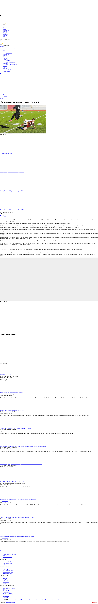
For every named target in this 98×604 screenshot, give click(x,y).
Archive (5, 66)
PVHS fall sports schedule (6, 374)
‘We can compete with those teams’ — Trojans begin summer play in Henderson (18, 499)
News (4, 27)
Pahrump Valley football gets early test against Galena (12, 410)
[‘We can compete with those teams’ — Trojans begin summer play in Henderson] (7, 498)
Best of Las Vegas (7, 590)
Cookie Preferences (46, 599)
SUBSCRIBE (95, 602)
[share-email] (5, 216)
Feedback (5, 583)
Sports (4, 29)
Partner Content (6, 71)
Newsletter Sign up (7, 573)
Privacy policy (28, 599)
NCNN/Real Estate (10, 60)
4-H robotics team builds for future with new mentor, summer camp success (17, 536)
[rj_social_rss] (1, 73)
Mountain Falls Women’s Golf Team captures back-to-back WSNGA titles (17, 517)
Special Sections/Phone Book (9, 69)
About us (5, 578)
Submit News (6, 582)
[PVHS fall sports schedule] (7, 373)
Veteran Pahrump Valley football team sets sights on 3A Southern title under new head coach (21, 464)
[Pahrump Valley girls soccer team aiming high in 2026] (7, 391)
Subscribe (5, 67)
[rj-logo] (14, 22)
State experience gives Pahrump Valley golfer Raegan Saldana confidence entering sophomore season (23, 446)
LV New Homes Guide (8, 594)
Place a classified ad (7, 563)
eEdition (5, 36)
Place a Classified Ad (10, 62)
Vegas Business (6, 592)
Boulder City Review (8, 593)
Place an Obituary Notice (11, 64)
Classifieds (5, 34)
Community (5, 57)
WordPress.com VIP (10, 602)
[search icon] (0, 40)
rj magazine (5, 597)
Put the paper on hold (8, 570)
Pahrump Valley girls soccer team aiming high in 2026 (12, 392)
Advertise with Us (7, 562)
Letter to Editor (6, 580)
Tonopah (5, 33)
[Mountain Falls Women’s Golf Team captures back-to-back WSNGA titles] (7, 516)
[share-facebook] (0, 216)
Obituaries (5, 35)
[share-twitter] (3, 216)
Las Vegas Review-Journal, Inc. (16, 599)
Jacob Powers (5, 501)
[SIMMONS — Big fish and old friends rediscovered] (7, 480)
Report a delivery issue (8, 572)
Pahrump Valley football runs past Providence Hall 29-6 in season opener (16, 428)
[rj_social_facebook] (0, 73)
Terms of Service (36, 599)
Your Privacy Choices (57, 599)
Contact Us (5, 579)
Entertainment (6, 30)
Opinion (5, 31)
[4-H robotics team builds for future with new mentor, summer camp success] (7, 535)
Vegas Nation (6, 596)
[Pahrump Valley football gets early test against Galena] (7, 409)
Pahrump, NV (3, 46)
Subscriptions (6, 569)
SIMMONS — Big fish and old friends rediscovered (12, 481)
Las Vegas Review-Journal (9, 588)
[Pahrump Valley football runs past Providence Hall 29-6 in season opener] (7, 427)
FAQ (4, 564)
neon (4, 589)
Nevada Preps (9, 53)
